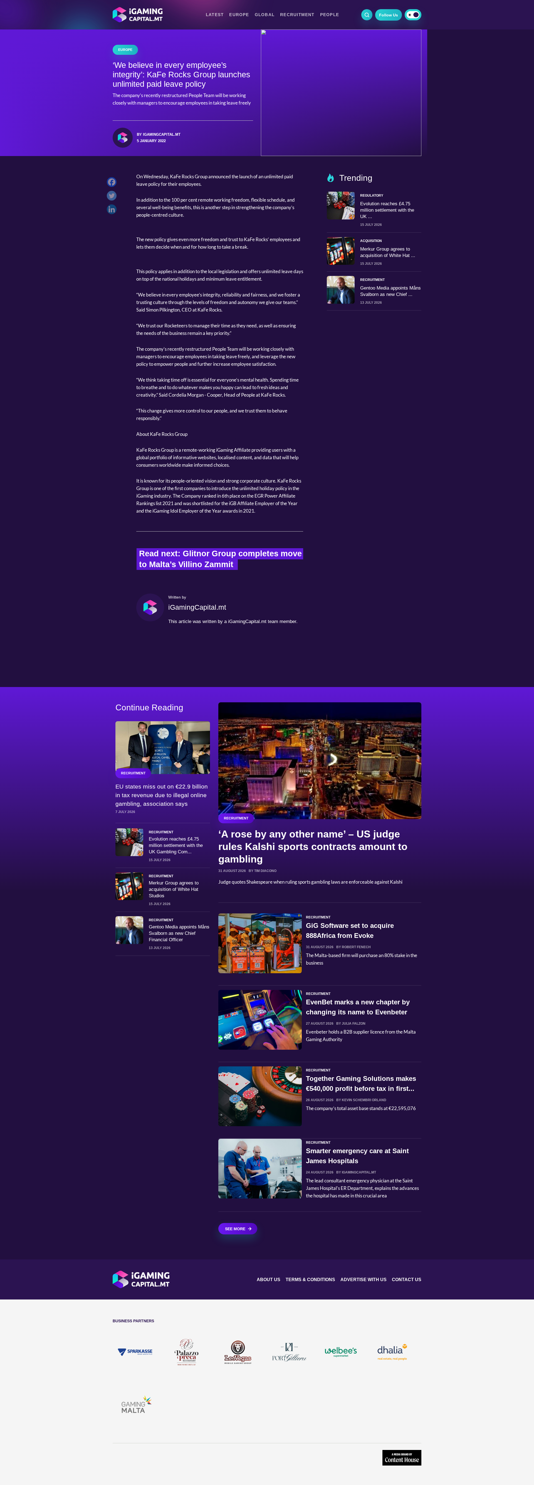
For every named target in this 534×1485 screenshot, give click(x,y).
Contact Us (406, 1279)
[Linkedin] (113, 210)
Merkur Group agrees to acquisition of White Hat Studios (174, 889)
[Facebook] (113, 183)
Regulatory (371, 195)
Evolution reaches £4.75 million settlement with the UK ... (387, 210)
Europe (239, 15)
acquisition (371, 241)
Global (265, 15)
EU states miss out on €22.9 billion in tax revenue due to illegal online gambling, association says (161, 795)
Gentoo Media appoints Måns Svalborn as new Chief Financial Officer (179, 933)
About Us (268, 1279)
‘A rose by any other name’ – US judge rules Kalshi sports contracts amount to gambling (312, 846)
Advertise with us (363, 1279)
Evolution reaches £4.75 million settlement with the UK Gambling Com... (176, 845)
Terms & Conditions (310, 1279)
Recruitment (297, 15)
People (329, 15)
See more (235, 1229)
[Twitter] (113, 197)
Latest (215, 15)
